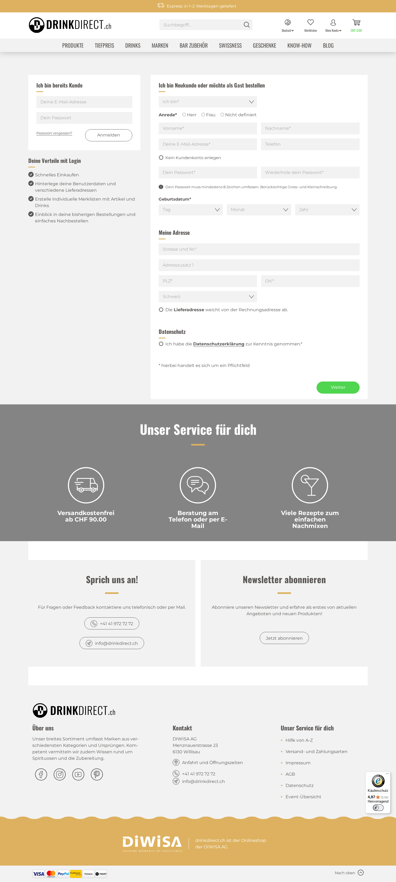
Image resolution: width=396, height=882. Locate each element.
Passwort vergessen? (54, 133)
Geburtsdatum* (175, 199)
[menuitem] (205, 25)
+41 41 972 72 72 (116, 623)
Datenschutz (300, 785)
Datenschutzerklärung (218, 343)
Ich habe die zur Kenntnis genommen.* (233, 343)
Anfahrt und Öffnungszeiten (212, 762)
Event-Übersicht (303, 796)
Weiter (338, 387)
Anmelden (108, 135)
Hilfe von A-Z (299, 740)
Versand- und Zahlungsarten (317, 751)
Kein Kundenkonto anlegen (193, 157)
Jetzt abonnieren (284, 638)
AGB (290, 774)
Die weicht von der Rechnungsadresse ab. (226, 309)
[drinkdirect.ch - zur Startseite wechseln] (63, 23)
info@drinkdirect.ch (116, 643)
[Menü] (387, 775)
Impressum (298, 762)
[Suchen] (246, 24)
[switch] (378, 807)
